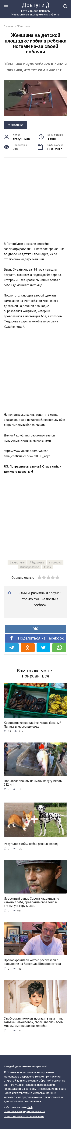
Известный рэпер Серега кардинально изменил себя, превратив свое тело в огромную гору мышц (31, 902)
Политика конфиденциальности (24, 1111)
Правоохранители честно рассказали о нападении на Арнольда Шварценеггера (32, 962)
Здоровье (37, 562)
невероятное (30, 567)
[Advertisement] (35, 199)
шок (48, 567)
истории (56, 562)
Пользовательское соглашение (24, 1116)
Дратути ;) (35, 5)
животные (18, 562)
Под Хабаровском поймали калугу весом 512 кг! (33, 782)
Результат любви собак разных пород (31, 844)
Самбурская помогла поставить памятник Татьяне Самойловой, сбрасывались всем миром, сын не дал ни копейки (33, 1022)
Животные (15, 125)
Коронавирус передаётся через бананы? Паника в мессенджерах (32, 724)
